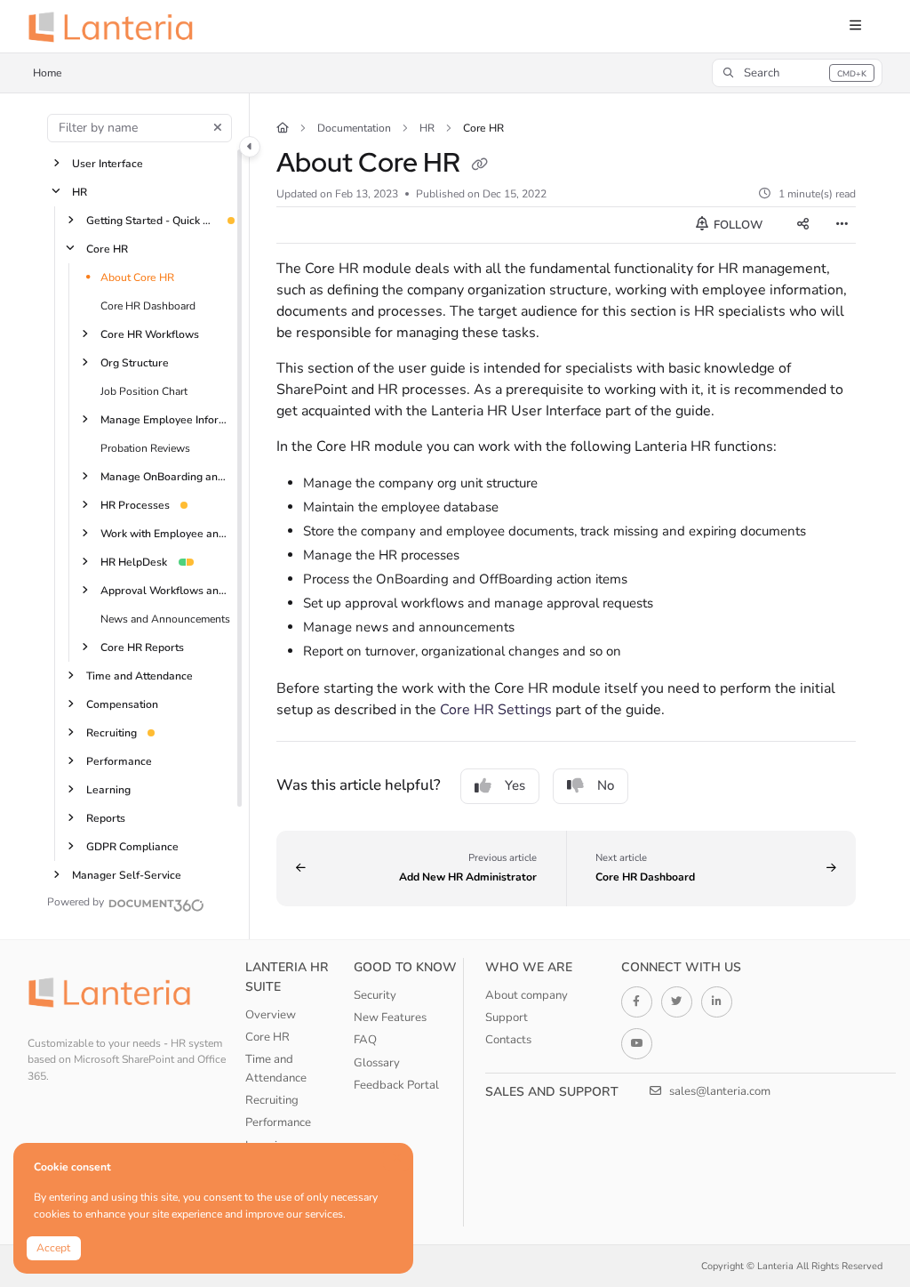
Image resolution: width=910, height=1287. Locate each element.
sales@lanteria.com (718, 1091)
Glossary (377, 1063)
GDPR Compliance (132, 846)
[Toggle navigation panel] (249, 146)
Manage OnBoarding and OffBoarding (165, 476)
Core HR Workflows (149, 333)
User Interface (107, 163)
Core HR (107, 248)
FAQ (365, 1040)
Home (47, 73)
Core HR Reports (142, 646)
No (605, 785)
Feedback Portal (396, 1085)
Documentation (354, 128)
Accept (53, 1248)
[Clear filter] (218, 128)
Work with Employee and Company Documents (165, 533)
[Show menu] (855, 26)
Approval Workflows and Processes (165, 590)
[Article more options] (841, 225)
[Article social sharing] (802, 225)
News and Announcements (165, 618)
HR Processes (135, 504)
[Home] (116, 26)
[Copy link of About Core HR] (480, 165)
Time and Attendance (139, 675)
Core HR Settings (496, 710)
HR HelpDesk (133, 561)
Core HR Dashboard (148, 305)
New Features (390, 1017)
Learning (108, 789)
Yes (515, 785)
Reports (105, 817)
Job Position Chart (144, 390)
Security (375, 995)
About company (526, 995)
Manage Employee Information (165, 419)
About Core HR (137, 276)
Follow (736, 225)
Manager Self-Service (126, 874)
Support (506, 1017)
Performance (119, 760)
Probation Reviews (145, 447)
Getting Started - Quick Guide (151, 220)
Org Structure (134, 362)
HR (79, 191)
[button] (797, 73)
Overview (270, 1015)
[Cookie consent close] (397, 1158)
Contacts (508, 1040)
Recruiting (111, 732)
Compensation (122, 703)
